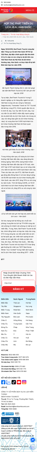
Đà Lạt (28, 345)
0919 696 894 (15, 360)
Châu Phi (4, 341)
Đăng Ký (18, 289)
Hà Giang (29, 320)
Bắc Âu (3, 334)
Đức (14, 331)
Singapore (17, 306)
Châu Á (4, 320)
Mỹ (14, 345)
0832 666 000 (10, 355)
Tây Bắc (4, 306)
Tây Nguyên (5, 317)
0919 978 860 (13, 371)
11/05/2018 (10, 41)
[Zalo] (33, 447)
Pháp (15, 327)
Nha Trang (30, 327)
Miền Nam (5, 313)
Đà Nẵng (29, 341)
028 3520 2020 (8, 404)
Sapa (28, 313)
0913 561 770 (13, 369)
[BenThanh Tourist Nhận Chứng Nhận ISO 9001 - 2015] (10, 420)
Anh (15, 341)
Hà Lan (16, 338)
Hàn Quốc (17, 313)
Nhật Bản (16, 310)
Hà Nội (28, 303)
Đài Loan (16, 317)
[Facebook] (33, 440)
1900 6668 (9, 409)
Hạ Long (29, 306)
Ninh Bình (29, 310)
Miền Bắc (4, 303)
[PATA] (17, 414)
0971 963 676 (15, 357)
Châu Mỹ (4, 345)
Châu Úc (4, 338)
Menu (29, 10)
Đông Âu (4, 327)
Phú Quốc (29, 317)
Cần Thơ (29, 324)
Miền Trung (5, 310)
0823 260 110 (10, 362)
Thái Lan (16, 303)
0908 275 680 (13, 366)
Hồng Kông (17, 320)
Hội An (28, 334)
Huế (27, 338)
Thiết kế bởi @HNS (8, 449)
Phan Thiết (30, 331)
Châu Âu (4, 324)
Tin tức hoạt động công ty (20, 34)
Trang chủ (5, 34)
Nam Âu (4, 331)
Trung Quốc (17, 324)
